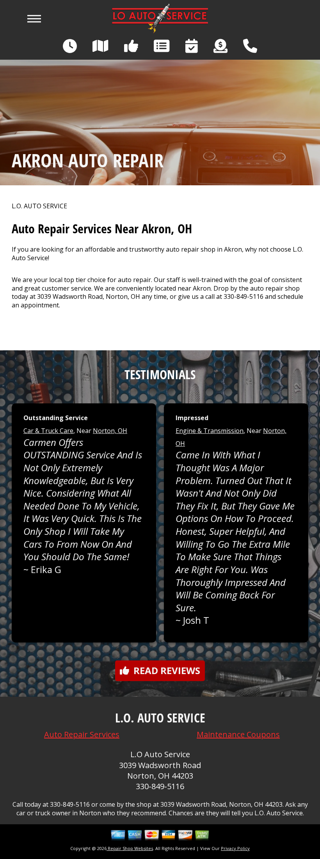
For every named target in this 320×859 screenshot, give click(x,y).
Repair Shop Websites (130, 848)
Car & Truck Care (48, 430)
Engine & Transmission (210, 430)
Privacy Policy (235, 848)
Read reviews (166, 670)
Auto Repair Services (81, 734)
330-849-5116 (243, 296)
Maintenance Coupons (238, 734)
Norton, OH (110, 430)
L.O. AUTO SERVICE (39, 206)
